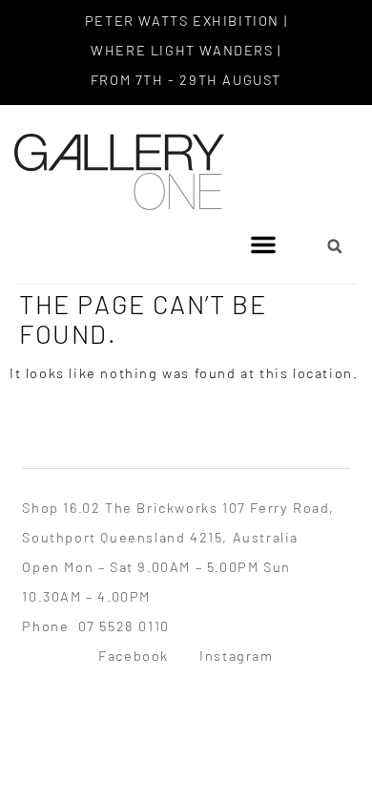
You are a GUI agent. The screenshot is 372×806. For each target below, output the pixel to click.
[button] (263, 244)
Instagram (236, 655)
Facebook (133, 655)
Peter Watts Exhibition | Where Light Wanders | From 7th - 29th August (186, 49)
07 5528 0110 (124, 625)
